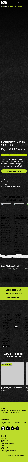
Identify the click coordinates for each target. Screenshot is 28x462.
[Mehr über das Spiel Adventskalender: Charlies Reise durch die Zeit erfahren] (12, 373)
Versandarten (5, 440)
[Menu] (26, 2)
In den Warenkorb (14, 171)
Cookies (3, 449)
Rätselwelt (6, 6)
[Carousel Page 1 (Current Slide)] (10, 396)
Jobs (2, 442)
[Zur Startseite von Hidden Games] (4, 2)
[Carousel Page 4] (14, 396)
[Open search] (17, 2)
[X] (13, 428)
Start (2, 6)
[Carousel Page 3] (13, 396)
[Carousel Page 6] (17, 396)
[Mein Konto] (18, 2)
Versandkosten (16, 149)
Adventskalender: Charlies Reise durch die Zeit (11, 387)
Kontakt (3, 438)
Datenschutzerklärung (7, 443)
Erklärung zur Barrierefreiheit (9, 451)
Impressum (4, 447)
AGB (2, 445)
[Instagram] (3, 428)
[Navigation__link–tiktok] (17, 428)
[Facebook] (8, 428)
